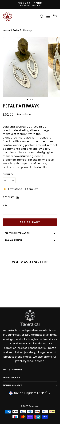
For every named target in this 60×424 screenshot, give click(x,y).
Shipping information (17, 233)
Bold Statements (12, 369)
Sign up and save (12, 385)
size (5, 204)
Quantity (8, 174)
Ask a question (13, 240)
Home (6, 30)
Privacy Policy (11, 377)
